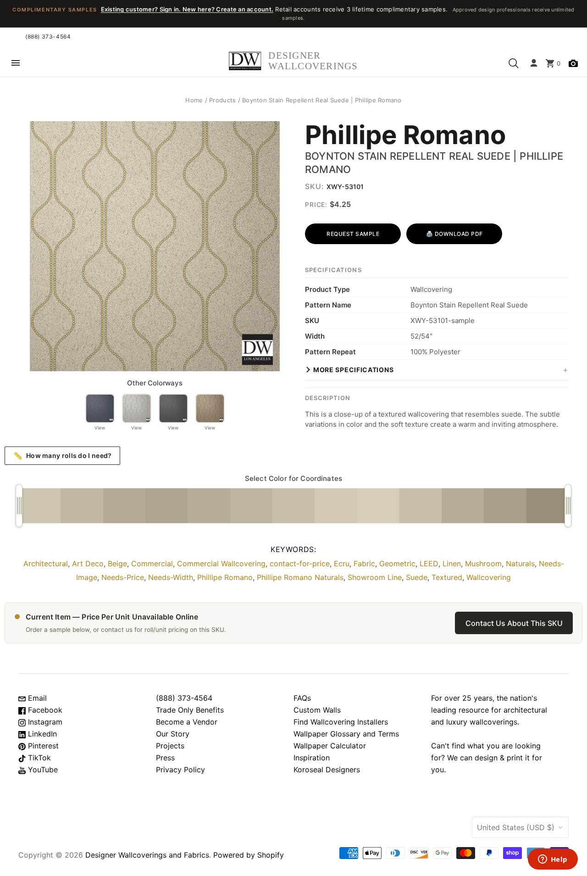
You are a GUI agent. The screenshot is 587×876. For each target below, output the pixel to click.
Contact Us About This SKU (514, 623)
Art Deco (88, 563)
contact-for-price (300, 563)
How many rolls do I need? (62, 455)
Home (194, 100)
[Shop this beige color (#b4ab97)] (124, 505)
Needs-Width (170, 577)
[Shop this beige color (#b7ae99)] (463, 505)
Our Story (172, 733)
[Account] (534, 63)
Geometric (397, 563)
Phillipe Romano (405, 135)
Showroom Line (375, 577)
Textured (447, 577)
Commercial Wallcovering (221, 563)
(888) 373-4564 (48, 36)
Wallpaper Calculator (330, 745)
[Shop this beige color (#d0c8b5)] (336, 505)
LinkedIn (41, 733)
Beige (117, 563)
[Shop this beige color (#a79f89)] (505, 505)
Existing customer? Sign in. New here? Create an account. (187, 9)
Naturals (520, 563)
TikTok (38, 757)
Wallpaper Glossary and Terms (346, 733)
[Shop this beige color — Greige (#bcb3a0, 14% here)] (251, 505)
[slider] (19, 505)
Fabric (364, 563)
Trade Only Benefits (190, 709)
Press (165, 757)
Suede (416, 577)
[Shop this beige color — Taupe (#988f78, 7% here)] (547, 505)
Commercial (152, 563)
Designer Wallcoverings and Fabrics (147, 854)
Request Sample (353, 233)
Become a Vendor (186, 721)
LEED (429, 563)
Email (36, 698)
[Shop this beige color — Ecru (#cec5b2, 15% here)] (39, 505)
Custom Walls (317, 709)
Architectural (45, 563)
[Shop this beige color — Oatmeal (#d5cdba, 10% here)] (378, 505)
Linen (452, 563)
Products (222, 100)
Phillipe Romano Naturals (300, 577)
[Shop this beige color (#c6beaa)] (420, 505)
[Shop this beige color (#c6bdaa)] (293, 505)
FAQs (302, 698)
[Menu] (15, 63)
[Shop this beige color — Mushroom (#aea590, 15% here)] (166, 505)
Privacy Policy (180, 769)
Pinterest (42, 745)
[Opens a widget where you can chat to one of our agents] (552, 859)
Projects (170, 745)
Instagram (44, 721)
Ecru (341, 563)
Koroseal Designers (327, 769)
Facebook (44, 709)
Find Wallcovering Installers (341, 721)
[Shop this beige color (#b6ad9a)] (209, 505)
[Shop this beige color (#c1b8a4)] (82, 505)
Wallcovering (488, 577)
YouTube (42, 769)
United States (515, 827)
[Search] (513, 63)
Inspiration (312, 757)
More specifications (353, 370)
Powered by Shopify (248, 854)
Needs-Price (122, 577)
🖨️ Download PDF (454, 233)
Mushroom (483, 563)
